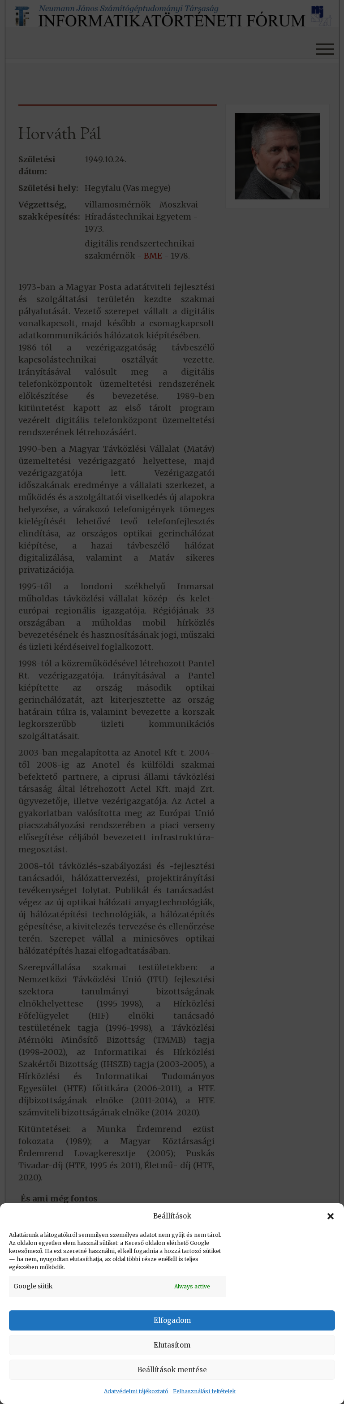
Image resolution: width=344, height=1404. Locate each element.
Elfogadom (172, 1320)
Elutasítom (172, 1345)
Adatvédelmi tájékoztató (136, 1391)
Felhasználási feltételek (204, 1391)
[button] (330, 1216)
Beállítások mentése (172, 1369)
